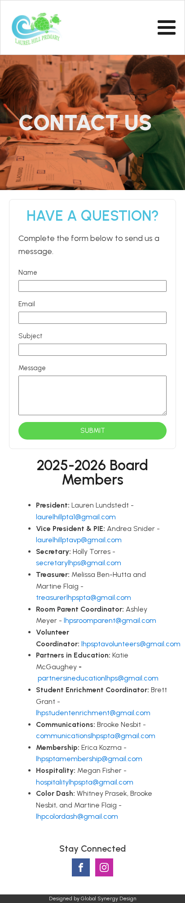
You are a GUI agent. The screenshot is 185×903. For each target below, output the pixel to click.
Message (32, 368)
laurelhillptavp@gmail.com (79, 539)
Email (26, 304)
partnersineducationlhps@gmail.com (98, 678)
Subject (30, 336)
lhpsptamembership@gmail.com (89, 758)
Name (27, 272)
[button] (92, 431)
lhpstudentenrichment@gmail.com (93, 712)
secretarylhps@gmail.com (78, 562)
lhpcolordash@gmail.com (77, 816)
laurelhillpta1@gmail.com (76, 517)
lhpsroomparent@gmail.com (110, 620)
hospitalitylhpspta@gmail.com (84, 782)
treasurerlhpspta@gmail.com (83, 597)
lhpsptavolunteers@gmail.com (131, 644)
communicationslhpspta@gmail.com (95, 735)
